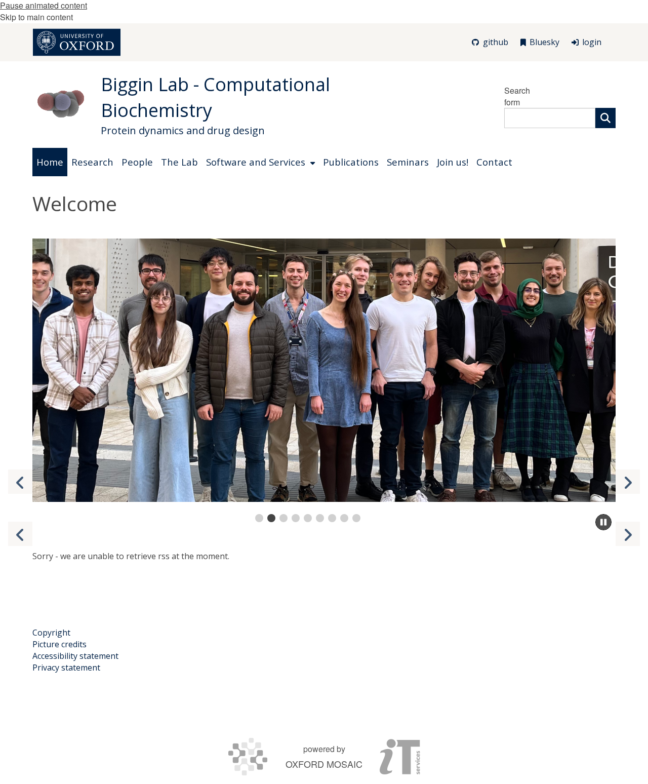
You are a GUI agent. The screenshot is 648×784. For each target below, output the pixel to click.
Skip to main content (36, 17)
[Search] (605, 118)
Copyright (51, 632)
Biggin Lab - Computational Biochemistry (215, 97)
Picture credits (59, 644)
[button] (628, 481)
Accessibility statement (75, 655)
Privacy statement (66, 667)
